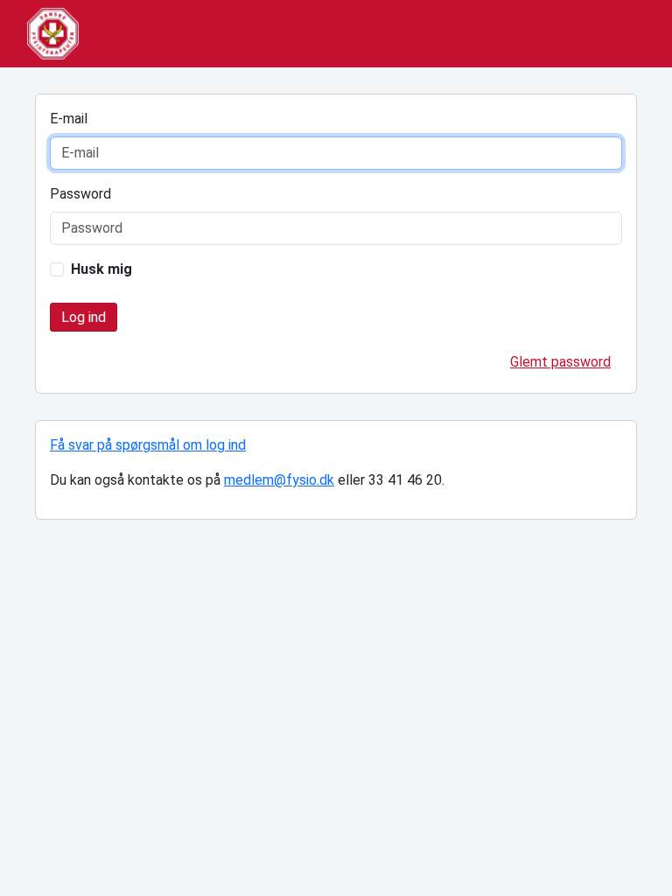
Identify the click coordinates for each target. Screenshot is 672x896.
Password (80, 194)
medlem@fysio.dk (279, 480)
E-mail (69, 118)
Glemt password (560, 362)
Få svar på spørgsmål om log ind (148, 445)
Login (83, 317)
